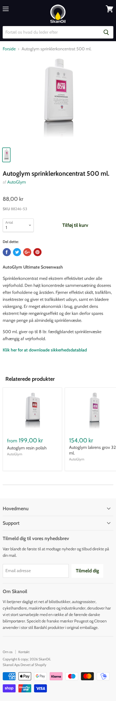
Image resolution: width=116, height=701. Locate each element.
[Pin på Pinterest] (37, 252)
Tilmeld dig (87, 571)
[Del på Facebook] (7, 252)
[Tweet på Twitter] (17, 252)
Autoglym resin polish (27, 447)
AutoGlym (16, 182)
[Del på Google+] (27, 252)
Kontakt (23, 652)
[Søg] (106, 32)
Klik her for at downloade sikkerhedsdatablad (45, 350)
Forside (9, 49)
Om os (7, 652)
